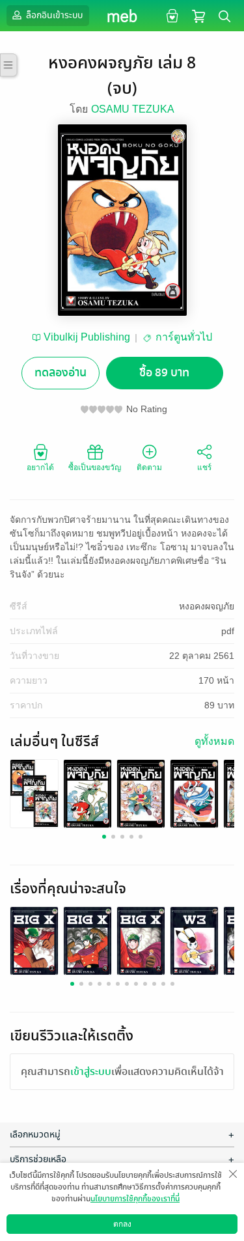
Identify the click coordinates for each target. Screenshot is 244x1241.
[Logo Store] (122, 15)
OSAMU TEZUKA (132, 109)
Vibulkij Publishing (87, 336)
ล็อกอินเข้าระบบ (53, 15)
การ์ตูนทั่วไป (184, 336)
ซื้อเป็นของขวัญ (94, 467)
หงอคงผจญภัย (206, 606)
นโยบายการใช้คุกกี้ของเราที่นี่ (135, 1199)
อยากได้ (40, 467)
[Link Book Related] (34, 941)
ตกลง (122, 1224)
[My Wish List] (171, 15)
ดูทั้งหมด (214, 741)
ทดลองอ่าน (60, 373)
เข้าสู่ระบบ (90, 1072)
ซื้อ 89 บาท (164, 373)
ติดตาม (149, 467)
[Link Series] (34, 792)
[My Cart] (198, 15)
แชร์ (204, 467)
